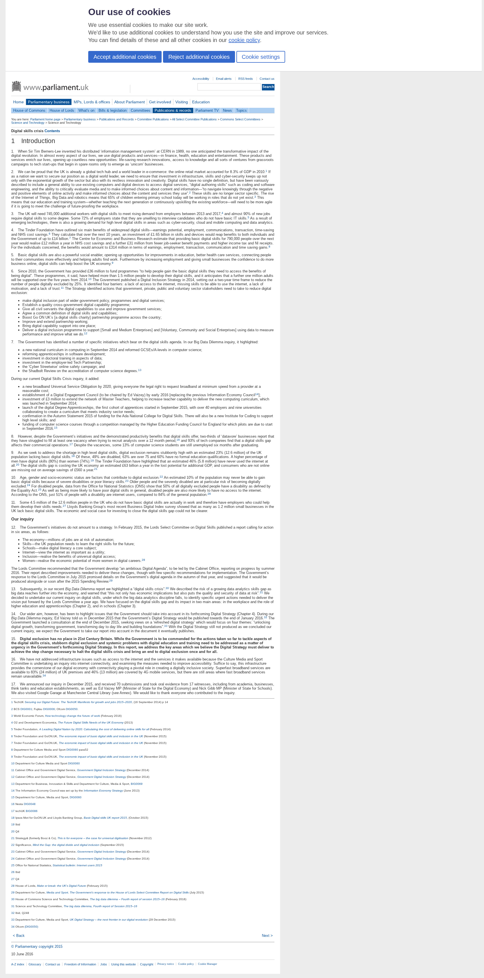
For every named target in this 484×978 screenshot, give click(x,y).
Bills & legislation (113, 110)
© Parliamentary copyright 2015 (36, 946)
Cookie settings (261, 57)
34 (44, 675)
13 (139, 370)
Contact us (267, 78)
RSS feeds (245, 78)
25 (39, 489)
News (227, 110)
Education (201, 102)
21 (95, 468)
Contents (52, 131)
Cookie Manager (207, 964)
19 (92, 460)
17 (71, 444)
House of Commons (29, 110)
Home (18, 102)
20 (17, 464)
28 (143, 559)
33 (165, 625)
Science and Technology (28, 122)
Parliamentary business (48, 102)
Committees (140, 110)
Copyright (146, 964)
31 (261, 592)
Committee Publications (153, 119)
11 (62, 287)
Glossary (35, 964)
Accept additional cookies (125, 57)
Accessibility (200, 78)
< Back (19, 935)
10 (90, 279)
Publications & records (173, 110)
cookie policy (244, 40)
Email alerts (224, 78)
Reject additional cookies (199, 57)
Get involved (160, 102)
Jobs (103, 964)
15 (55, 427)
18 (73, 456)
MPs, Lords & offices (92, 102)
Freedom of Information (80, 964)
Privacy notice (165, 964)
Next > (267, 935)
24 (28, 485)
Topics (241, 110)
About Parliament (129, 102)
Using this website (123, 964)
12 (85, 333)
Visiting (181, 102)
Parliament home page (45, 119)
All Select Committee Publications (194, 119)
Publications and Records (116, 119)
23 (127, 480)
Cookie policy (186, 964)
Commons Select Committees (240, 119)
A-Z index (17, 964)
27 (64, 505)
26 (209, 493)
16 (178, 439)
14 (257, 394)
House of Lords (62, 110)
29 (111, 580)
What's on (86, 110)
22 (161, 476)
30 (167, 588)
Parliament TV (207, 110)
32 (265, 617)
